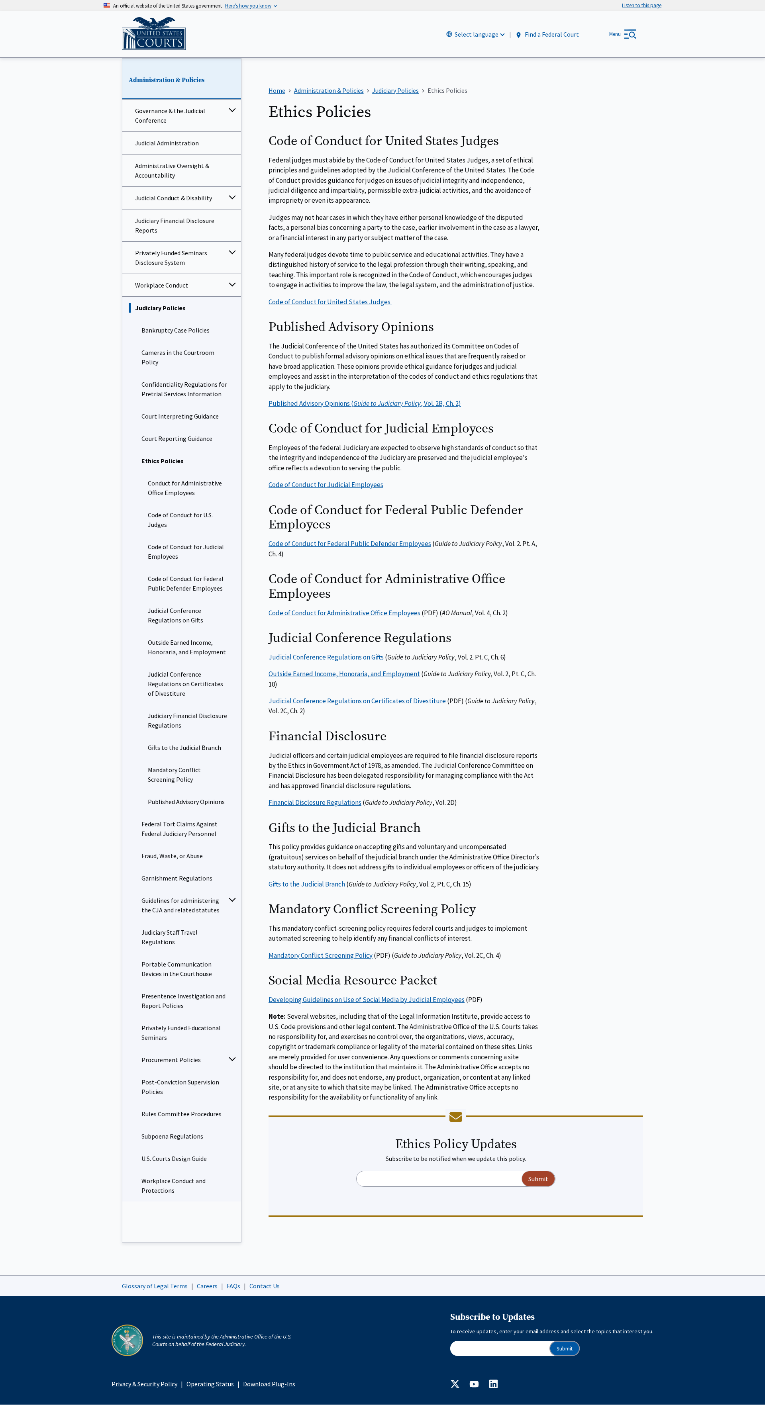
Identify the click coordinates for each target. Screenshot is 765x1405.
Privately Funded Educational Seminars (181, 1032)
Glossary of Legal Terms (155, 1286)
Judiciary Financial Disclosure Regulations (187, 720)
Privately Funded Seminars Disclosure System (171, 257)
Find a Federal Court (551, 35)
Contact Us (264, 1286)
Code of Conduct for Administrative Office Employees (344, 613)
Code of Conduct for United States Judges (330, 301)
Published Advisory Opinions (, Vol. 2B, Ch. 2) (365, 403)
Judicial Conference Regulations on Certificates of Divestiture (185, 683)
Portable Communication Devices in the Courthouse (176, 969)
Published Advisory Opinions (186, 802)
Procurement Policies (171, 1060)
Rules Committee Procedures (181, 1114)
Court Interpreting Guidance (180, 416)
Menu (615, 34)
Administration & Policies (166, 80)
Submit (565, 1348)
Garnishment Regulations (176, 878)
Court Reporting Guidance (176, 438)
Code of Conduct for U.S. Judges (180, 519)
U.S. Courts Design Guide (174, 1158)
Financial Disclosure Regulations (315, 802)
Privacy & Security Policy (144, 1384)
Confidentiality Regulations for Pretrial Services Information (184, 389)
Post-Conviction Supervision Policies (180, 1087)
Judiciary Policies (160, 308)
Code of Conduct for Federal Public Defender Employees (186, 583)
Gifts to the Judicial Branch (184, 747)
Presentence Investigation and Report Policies (183, 1001)
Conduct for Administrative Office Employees (185, 488)
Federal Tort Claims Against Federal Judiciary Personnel (179, 829)
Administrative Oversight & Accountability (172, 170)
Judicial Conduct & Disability (173, 198)
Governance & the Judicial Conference (170, 115)
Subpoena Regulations (172, 1136)
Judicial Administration (167, 143)
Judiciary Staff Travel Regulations (169, 937)
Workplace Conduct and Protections (173, 1185)
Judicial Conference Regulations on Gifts (175, 615)
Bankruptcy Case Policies (175, 330)
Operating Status (210, 1384)
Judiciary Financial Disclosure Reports (174, 225)
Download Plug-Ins (269, 1384)
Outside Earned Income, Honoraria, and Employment (187, 647)
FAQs (233, 1286)
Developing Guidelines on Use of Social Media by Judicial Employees (367, 999)
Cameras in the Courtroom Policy (177, 357)
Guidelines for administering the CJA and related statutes (180, 905)
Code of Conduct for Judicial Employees (186, 551)
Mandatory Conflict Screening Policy (174, 774)
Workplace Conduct (161, 285)
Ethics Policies (162, 461)
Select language (476, 34)
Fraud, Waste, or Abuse (172, 856)
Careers (207, 1286)
